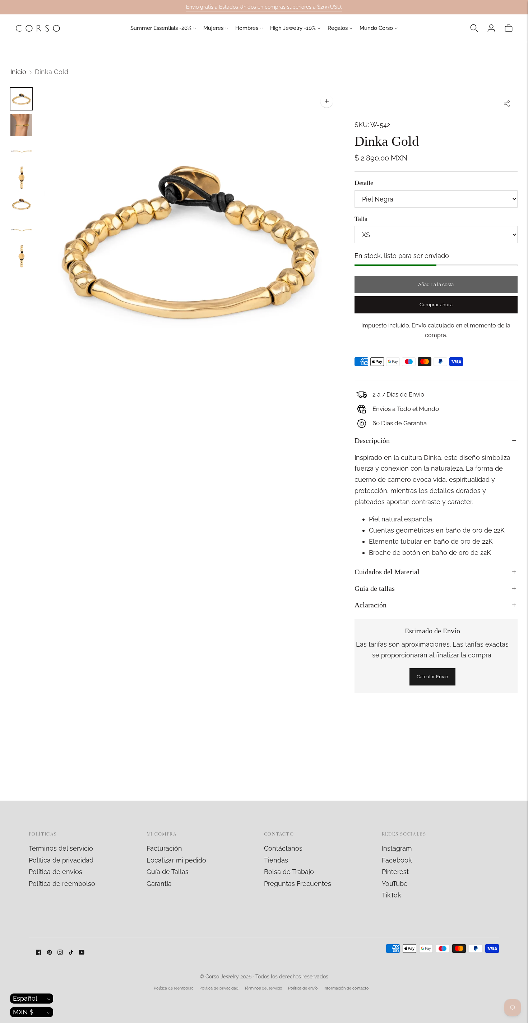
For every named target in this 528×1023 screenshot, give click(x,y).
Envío (419, 325)
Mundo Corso (376, 28)
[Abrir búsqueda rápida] (474, 28)
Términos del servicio (61, 848)
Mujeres (213, 28)
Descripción (372, 440)
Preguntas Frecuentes (297, 883)
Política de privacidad (61, 860)
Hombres (246, 28)
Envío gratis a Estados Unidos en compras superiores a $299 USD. (264, 7)
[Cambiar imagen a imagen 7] (21, 256)
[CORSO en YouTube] (81, 952)
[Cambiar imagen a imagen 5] (21, 204)
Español (25, 998)
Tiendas (276, 860)
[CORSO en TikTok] (71, 952)
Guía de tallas (375, 588)
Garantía (159, 883)
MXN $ (23, 1012)
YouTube (395, 883)
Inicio (18, 72)
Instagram (397, 848)
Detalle (364, 182)
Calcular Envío (432, 676)
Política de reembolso (62, 883)
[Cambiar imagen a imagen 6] (21, 230)
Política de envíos (55, 871)
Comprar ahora (436, 304)
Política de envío (303, 988)
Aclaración (370, 605)
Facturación (164, 848)
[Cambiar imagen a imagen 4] (21, 178)
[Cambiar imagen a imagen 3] (21, 151)
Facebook (397, 860)
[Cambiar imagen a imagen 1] (21, 99)
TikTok (391, 895)
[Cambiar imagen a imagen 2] (21, 125)
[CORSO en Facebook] (38, 952)
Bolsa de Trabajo (289, 871)
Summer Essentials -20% (160, 28)
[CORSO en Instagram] (60, 952)
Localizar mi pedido (176, 860)
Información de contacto (346, 988)
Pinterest (395, 871)
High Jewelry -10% (293, 28)
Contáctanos (283, 848)
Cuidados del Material (387, 572)
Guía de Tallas (168, 871)
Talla (361, 218)
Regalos (338, 28)
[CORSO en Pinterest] (49, 952)
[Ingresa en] (491, 28)
